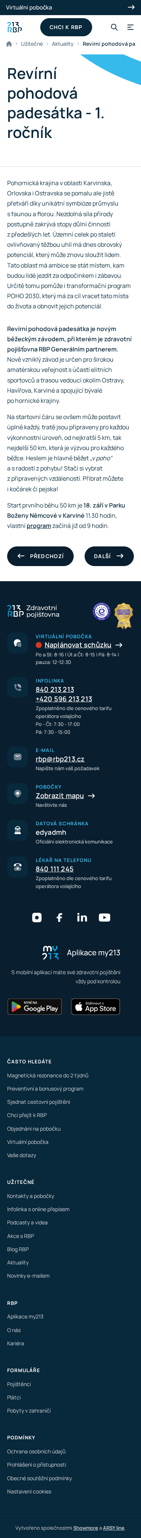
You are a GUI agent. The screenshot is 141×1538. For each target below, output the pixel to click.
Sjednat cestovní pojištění (38, 1101)
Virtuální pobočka (29, 7)
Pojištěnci (19, 1384)
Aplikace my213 (25, 1316)
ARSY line (113, 1527)
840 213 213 (55, 689)
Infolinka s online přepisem (38, 1209)
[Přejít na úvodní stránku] (14, 27)
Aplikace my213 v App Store (95, 1006)
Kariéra (15, 1343)
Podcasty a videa (27, 1222)
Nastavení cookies (29, 1491)
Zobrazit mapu (60, 795)
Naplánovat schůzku (78, 644)
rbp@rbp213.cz (60, 758)
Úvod (10, 44)
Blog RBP (18, 1249)
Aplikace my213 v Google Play (35, 1006)
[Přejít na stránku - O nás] (101, 611)
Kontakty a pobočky (30, 1195)
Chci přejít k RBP (27, 1115)
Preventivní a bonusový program (45, 1088)
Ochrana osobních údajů (36, 1451)
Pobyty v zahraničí (29, 1410)
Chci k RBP (66, 27)
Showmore (85, 1527)
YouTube (105, 917)
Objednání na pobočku (34, 1128)
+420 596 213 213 (64, 698)
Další (102, 556)
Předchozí (47, 556)
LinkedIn (82, 917)
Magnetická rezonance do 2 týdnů (47, 1075)
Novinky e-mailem (28, 1275)
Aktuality (63, 43)
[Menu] (129, 27)
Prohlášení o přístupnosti (36, 1464)
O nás (14, 1330)
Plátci (14, 1397)
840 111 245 (55, 868)
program (39, 525)
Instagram (37, 917)
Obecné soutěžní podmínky (39, 1478)
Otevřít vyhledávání (114, 27)
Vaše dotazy (21, 1155)
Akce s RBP (20, 1235)
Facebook (59, 917)
